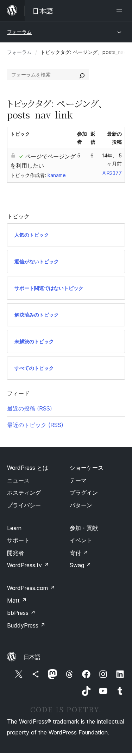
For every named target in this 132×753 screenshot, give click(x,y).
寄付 (79, 552)
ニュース (18, 480)
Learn (14, 527)
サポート (18, 540)
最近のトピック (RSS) (35, 424)
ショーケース (86, 467)
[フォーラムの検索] (82, 74)
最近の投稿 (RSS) (29, 408)
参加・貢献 (84, 527)
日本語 (32, 656)
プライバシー (24, 505)
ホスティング (24, 492)
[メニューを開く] (120, 10)
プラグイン (84, 492)
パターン (81, 505)
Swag (80, 565)
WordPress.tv (28, 565)
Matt (17, 600)
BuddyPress (26, 625)
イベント (81, 540)
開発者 (15, 552)
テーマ (78, 480)
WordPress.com (31, 587)
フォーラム (19, 32)
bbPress (21, 612)
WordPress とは (27, 467)
